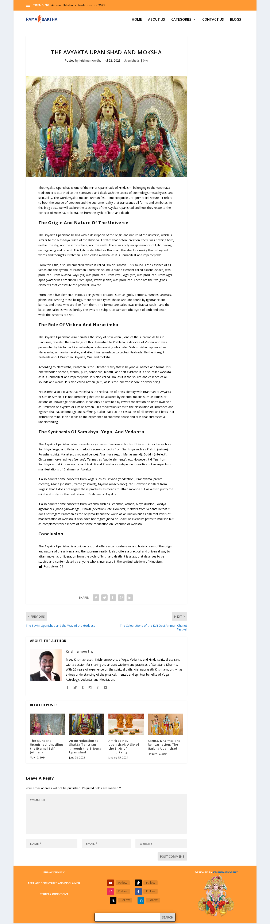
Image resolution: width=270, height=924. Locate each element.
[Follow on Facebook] (138, 891)
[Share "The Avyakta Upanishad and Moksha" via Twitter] (104, 597)
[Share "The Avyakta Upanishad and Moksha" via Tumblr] (113, 597)
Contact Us (213, 20)
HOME (137, 20)
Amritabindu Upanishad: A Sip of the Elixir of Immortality (123, 746)
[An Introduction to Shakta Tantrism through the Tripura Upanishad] (86, 724)
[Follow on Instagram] (110, 891)
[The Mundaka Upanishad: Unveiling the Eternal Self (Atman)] (47, 724)
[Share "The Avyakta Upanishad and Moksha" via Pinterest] (121, 597)
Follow (122, 883)
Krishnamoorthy (90, 60)
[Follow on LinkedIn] (141, 900)
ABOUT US (156, 20)
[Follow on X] (113, 900)
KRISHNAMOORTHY (225, 872)
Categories (181, 20)
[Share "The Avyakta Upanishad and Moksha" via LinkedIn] (130, 597)
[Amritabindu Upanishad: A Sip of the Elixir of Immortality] (125, 724)
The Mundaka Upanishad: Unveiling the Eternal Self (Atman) (46, 746)
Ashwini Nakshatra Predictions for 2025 (78, 5)
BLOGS (235, 20)
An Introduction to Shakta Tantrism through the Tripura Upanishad (85, 746)
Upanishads (132, 60)
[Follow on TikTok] (138, 883)
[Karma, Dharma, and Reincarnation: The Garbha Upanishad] (165, 724)
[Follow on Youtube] (110, 883)
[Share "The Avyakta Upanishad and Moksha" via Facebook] (96, 597)
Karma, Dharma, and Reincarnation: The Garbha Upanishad (164, 744)
